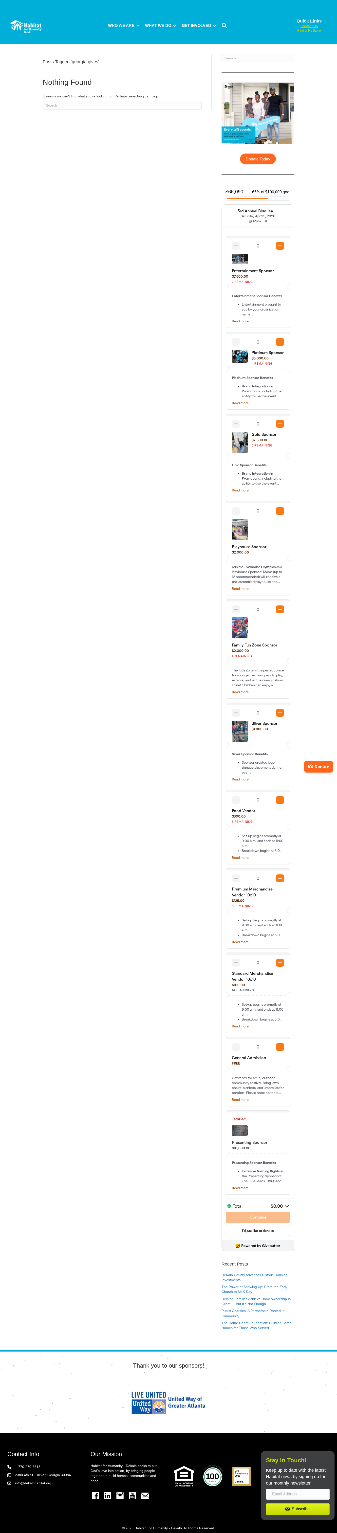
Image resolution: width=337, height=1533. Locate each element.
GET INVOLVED (196, 25)
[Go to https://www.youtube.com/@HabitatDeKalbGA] (132, 1496)
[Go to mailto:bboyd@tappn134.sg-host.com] (145, 1496)
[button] (137, 25)
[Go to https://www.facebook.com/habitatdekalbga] (95, 1496)
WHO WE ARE (121, 25)
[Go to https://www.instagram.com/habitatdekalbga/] (120, 1496)
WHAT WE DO (158, 25)
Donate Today (258, 159)
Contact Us (309, 26)
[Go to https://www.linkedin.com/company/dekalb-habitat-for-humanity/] (108, 1496)
